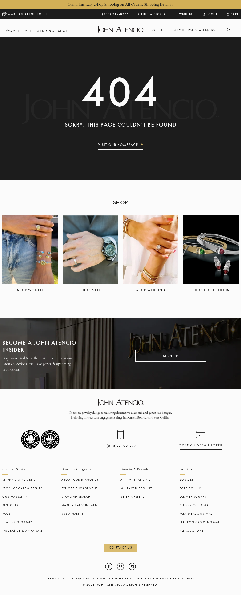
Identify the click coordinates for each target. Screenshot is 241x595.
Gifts (157, 30)
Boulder (187, 479)
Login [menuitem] (212, 14)
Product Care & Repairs (22, 488)
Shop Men (90, 290)
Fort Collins (191, 488)
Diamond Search (76, 496)
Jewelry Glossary (17, 522)
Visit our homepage (118, 145)
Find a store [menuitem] (152, 14)
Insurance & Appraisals (22, 530)
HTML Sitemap (184, 578)
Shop (63, 31)
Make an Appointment (80, 505)
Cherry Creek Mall (195, 505)
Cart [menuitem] (235, 14)
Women (13, 31)
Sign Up (170, 356)
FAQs (6, 513)
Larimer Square (193, 496)
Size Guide (11, 505)
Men (28, 31)
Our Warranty (14, 496)
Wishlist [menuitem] (186, 14)
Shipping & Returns (18, 479)
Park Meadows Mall (197, 513)
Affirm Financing (135, 479)
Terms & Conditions (64, 578)
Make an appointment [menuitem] (28, 14)
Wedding (45, 31)
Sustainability (73, 513)
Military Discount (136, 488)
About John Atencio (194, 30)
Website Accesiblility (133, 578)
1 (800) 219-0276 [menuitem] (114, 14)
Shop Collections (211, 290)
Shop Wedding (150, 290)
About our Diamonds (80, 479)
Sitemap (162, 578)
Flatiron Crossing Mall (200, 522)
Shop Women (30, 290)
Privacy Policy (98, 578)
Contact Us (120, 547)
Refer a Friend (132, 496)
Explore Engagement (79, 488)
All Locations (192, 530)
